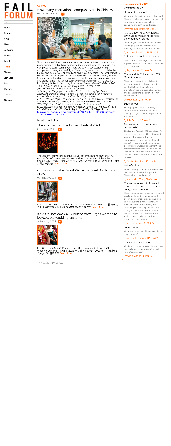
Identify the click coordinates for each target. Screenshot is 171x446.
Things (7, 72)
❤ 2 (62, 14)
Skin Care (8, 78)
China (7, 66)
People (7, 61)
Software (8, 50)
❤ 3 (60, 129)
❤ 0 (60, 222)
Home (7, 27)
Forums (7, 33)
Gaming (8, 100)
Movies (7, 55)
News (7, 44)
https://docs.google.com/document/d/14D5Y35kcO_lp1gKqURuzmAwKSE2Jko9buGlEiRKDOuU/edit (78, 113)
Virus (6, 39)
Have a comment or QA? (136, 4)
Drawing (8, 89)
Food (6, 83)
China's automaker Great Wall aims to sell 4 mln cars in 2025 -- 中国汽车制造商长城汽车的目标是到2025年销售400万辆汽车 (77, 206)
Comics (8, 94)
